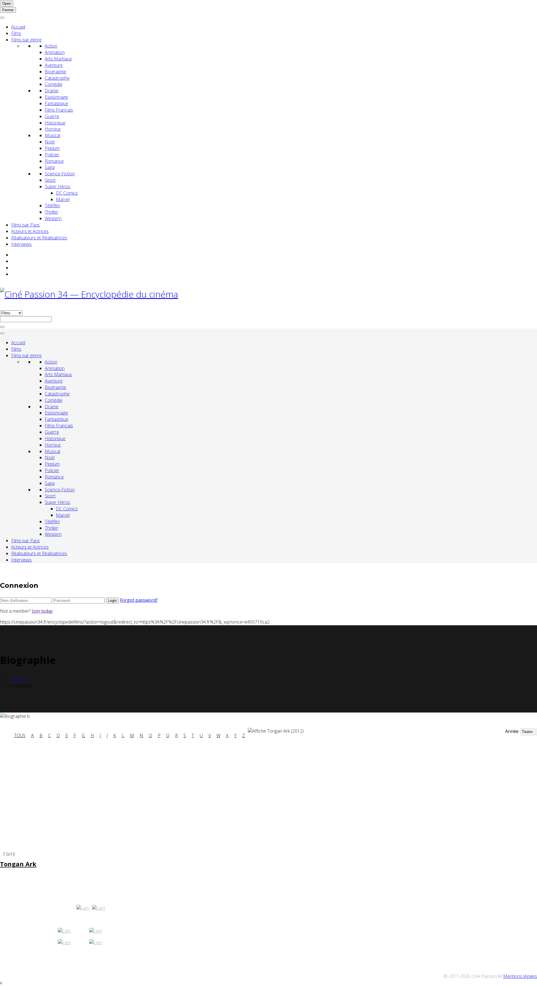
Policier (52, 155)
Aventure (54, 65)
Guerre (52, 116)
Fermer (8, 10)
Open (6, 3)
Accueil (18, 27)
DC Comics (67, 193)
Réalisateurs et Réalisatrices (39, 238)
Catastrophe (57, 78)
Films (16, 33)
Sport (50, 180)
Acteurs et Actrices (30, 231)
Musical (52, 135)
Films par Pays (25, 225)
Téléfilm (52, 205)
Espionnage (56, 97)
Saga (50, 167)
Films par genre (26, 40)
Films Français (59, 110)
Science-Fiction (60, 174)
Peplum (52, 148)
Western (53, 218)
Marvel (63, 199)
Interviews (21, 244)
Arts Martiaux (58, 59)
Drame (51, 91)
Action (51, 46)
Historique (55, 123)
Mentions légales (520, 976)
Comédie (53, 84)
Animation (55, 52)
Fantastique (56, 103)
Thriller (51, 212)
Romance (54, 161)
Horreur (53, 129)
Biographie (55, 72)
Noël (50, 142)
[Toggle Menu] (2, 17)
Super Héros (57, 186)
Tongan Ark (18, 864)
